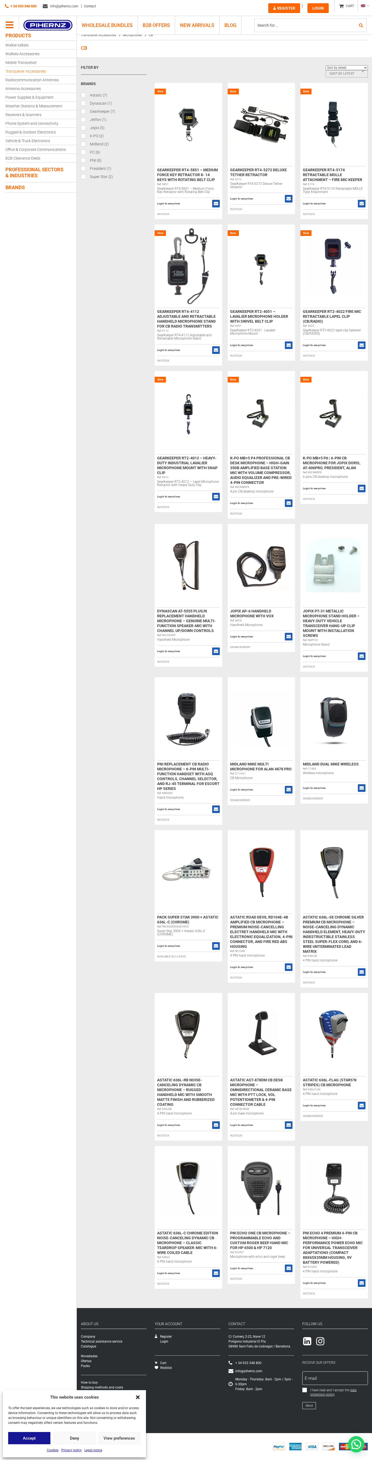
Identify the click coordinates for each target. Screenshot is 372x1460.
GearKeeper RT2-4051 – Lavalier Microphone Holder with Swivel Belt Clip (259, 316)
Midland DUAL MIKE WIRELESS (331, 764)
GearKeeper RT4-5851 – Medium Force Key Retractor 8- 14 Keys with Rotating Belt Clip (187, 175)
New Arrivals (197, 25)
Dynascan (101, 103)
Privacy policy (71, 1450)
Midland (99, 144)
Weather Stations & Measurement (33, 106)
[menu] (9, 25)
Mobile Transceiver (21, 62)
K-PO (97, 136)
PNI (96, 160)
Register (286, 8)
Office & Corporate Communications (35, 149)
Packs (85, 1366)
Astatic (98, 95)
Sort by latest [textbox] (342, 74)
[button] (138, 1397)
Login (318, 8)
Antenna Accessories (23, 88)
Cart (163, 1363)
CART (350, 6)
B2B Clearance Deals (22, 158)
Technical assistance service (101, 1341)
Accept (29, 1438)
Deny (74, 1438)
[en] (365, 5)
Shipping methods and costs (102, 1387)
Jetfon (98, 119)
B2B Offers (156, 25)
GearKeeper (102, 111)
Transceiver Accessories (25, 71)
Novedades (89, 1356)
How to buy (89, 1382)
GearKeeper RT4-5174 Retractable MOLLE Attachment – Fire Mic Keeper (332, 175)
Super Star (101, 177)
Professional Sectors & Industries (34, 172)
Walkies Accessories (22, 54)
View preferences (119, 1438)
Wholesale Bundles (107, 25)
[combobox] (347, 73)
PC (95, 152)
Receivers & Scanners (23, 115)
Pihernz (48, 25)
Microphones (132, 35)
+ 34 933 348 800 (23, 6)
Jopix (97, 128)
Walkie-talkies (17, 45)
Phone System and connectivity (31, 123)
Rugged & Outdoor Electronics (30, 132)
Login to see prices (168, 203)
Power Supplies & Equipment (29, 97)
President (100, 168)
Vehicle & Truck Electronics (27, 141)
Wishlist (166, 1368)
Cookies (53, 1450)
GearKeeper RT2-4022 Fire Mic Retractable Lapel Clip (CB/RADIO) (332, 316)
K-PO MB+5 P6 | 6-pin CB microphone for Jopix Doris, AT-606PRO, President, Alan (332, 463)
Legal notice (93, 1450)
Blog (230, 25)
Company (88, 1336)
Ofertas (86, 1361)
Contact (90, 6)
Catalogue (88, 1346)
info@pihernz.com (63, 6)
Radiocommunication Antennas (32, 80)
